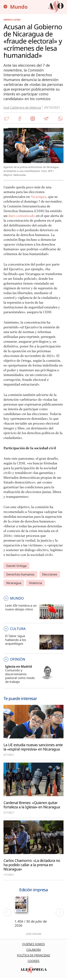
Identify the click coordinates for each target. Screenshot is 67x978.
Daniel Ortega (16, 566)
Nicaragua (38, 196)
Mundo (19, 6)
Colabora (33, 950)
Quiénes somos (33, 944)
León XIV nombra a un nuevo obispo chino (21, 607)
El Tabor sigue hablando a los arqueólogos (15, 640)
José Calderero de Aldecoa (22, 107)
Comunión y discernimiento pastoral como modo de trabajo (20, 676)
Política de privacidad (33, 955)
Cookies (33, 961)
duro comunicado (21, 215)
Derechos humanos (20, 574)
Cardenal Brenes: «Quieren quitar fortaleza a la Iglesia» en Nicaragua (31, 804)
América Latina (12, 19)
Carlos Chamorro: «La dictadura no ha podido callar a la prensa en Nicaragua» (31, 864)
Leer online (33, 934)
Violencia (35, 583)
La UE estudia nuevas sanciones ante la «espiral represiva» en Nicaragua (33, 746)
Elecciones (49, 574)
